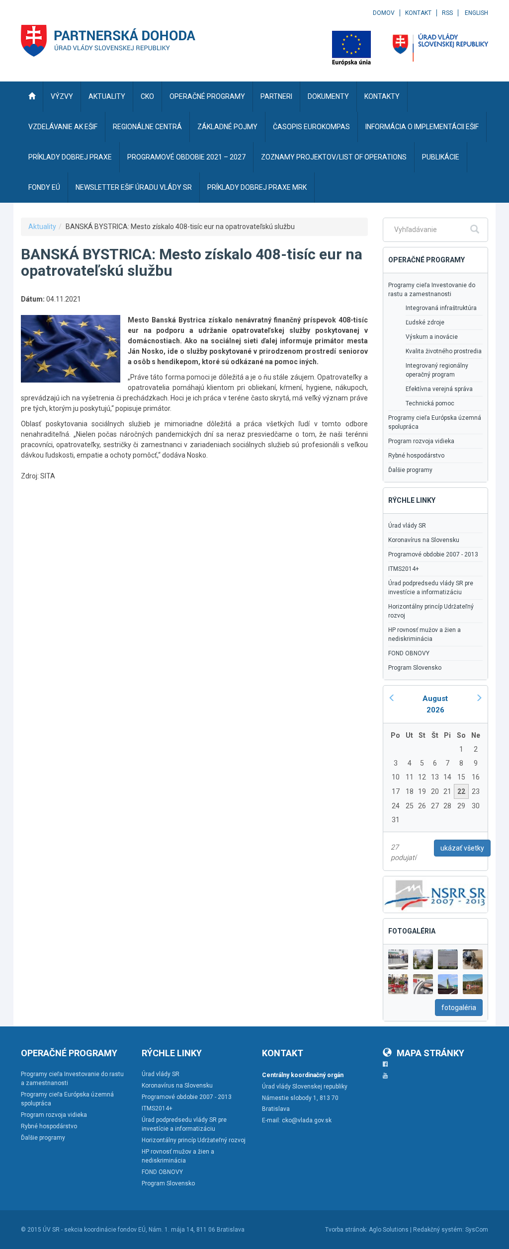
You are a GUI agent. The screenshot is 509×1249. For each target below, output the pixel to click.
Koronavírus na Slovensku (423, 540)
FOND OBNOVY (408, 653)
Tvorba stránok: (346, 1229)
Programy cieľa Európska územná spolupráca (434, 422)
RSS (447, 12)
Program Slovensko (414, 667)
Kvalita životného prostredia (444, 351)
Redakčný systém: (438, 1229)
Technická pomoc (430, 403)
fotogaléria (458, 1008)
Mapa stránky (430, 1053)
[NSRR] (435, 894)
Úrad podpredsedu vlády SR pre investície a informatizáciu (430, 588)
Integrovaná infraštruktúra (441, 308)
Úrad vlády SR (407, 525)
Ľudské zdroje (425, 322)
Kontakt (418, 12)
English (476, 12)
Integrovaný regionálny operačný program (437, 370)
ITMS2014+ (403, 568)
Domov (384, 12)
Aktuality (42, 227)
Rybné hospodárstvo (416, 455)
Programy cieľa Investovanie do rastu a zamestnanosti (431, 290)
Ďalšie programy (410, 470)
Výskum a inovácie (432, 336)
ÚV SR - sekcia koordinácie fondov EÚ (94, 1229)
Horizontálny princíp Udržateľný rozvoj (431, 611)
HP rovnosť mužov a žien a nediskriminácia (424, 634)
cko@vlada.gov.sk (307, 1120)
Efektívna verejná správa (439, 389)
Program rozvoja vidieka (421, 441)
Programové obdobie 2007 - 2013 (433, 554)
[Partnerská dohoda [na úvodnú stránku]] (108, 41)
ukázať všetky (462, 848)
